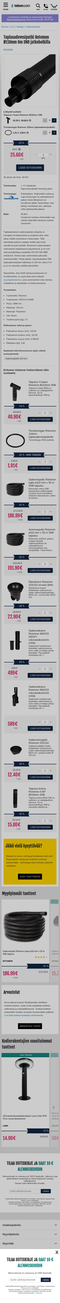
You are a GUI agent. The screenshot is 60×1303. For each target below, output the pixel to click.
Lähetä (46, 1280)
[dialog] (30, 651)
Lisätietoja (38, 1293)
